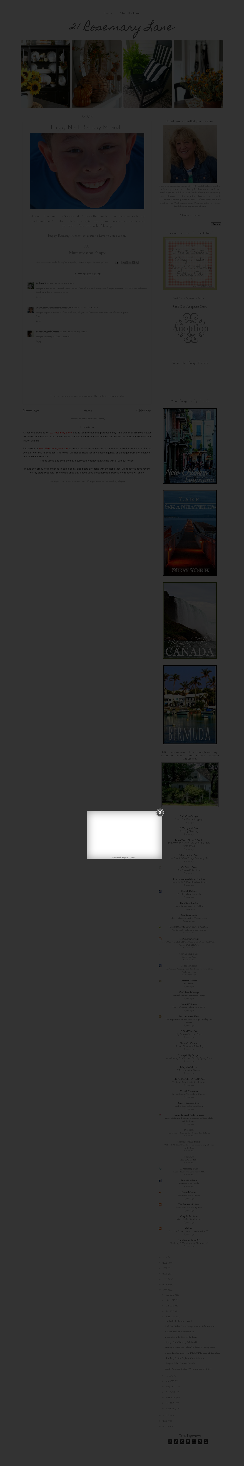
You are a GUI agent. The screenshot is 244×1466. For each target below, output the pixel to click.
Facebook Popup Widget (124, 858)
